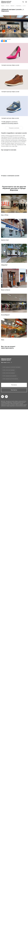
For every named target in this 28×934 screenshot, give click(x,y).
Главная (2, 5)
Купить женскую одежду (8, 370)
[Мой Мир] (6, 41)
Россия (7, 5)
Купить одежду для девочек (9, 375)
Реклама (14, 385)
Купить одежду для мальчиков (10, 378)
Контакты (14, 390)
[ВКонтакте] (2, 41)
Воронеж (12, 5)
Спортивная (18, 5)
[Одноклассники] (4, 41)
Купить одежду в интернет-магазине (11, 367)
